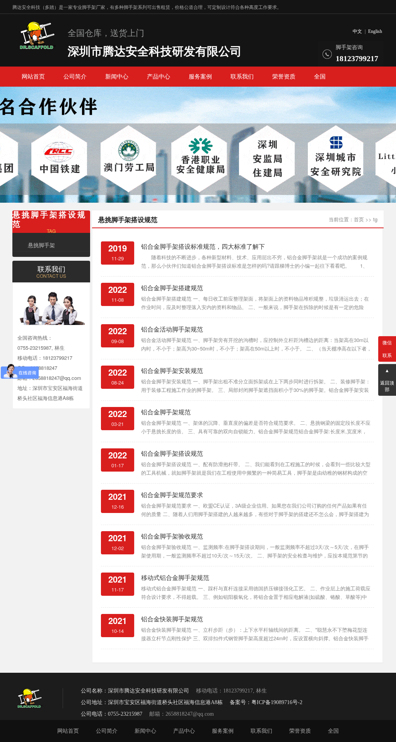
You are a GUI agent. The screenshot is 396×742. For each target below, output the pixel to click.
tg (375, 219)
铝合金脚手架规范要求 (172, 494)
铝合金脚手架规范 (166, 411)
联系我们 (242, 77)
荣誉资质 (283, 77)
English (375, 31)
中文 (357, 31)
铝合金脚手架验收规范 (172, 536)
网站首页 (33, 77)
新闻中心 (116, 77)
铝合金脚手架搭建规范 (172, 287)
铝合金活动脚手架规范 (172, 329)
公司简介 (75, 77)
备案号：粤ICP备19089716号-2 (266, 702)
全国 (320, 77)
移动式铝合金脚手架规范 (175, 577)
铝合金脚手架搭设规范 (172, 453)
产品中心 (158, 77)
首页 (359, 219)
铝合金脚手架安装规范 (172, 370)
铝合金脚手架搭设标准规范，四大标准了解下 (203, 246)
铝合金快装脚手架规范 (172, 618)
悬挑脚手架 (41, 245)
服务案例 (200, 77)
